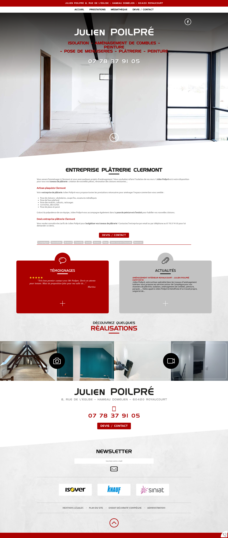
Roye (105, 242)
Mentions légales (73, 508)
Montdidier (56, 242)
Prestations (97, 10)
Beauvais (138, 242)
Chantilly (79, 242)
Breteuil (68, 242)
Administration (156, 508)
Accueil (79, 10)
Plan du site (96, 508)
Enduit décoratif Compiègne (125, 508)
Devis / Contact (143, 10)
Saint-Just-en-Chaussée (121, 242)
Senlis (88, 242)
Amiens (97, 242)
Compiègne (43, 242)
